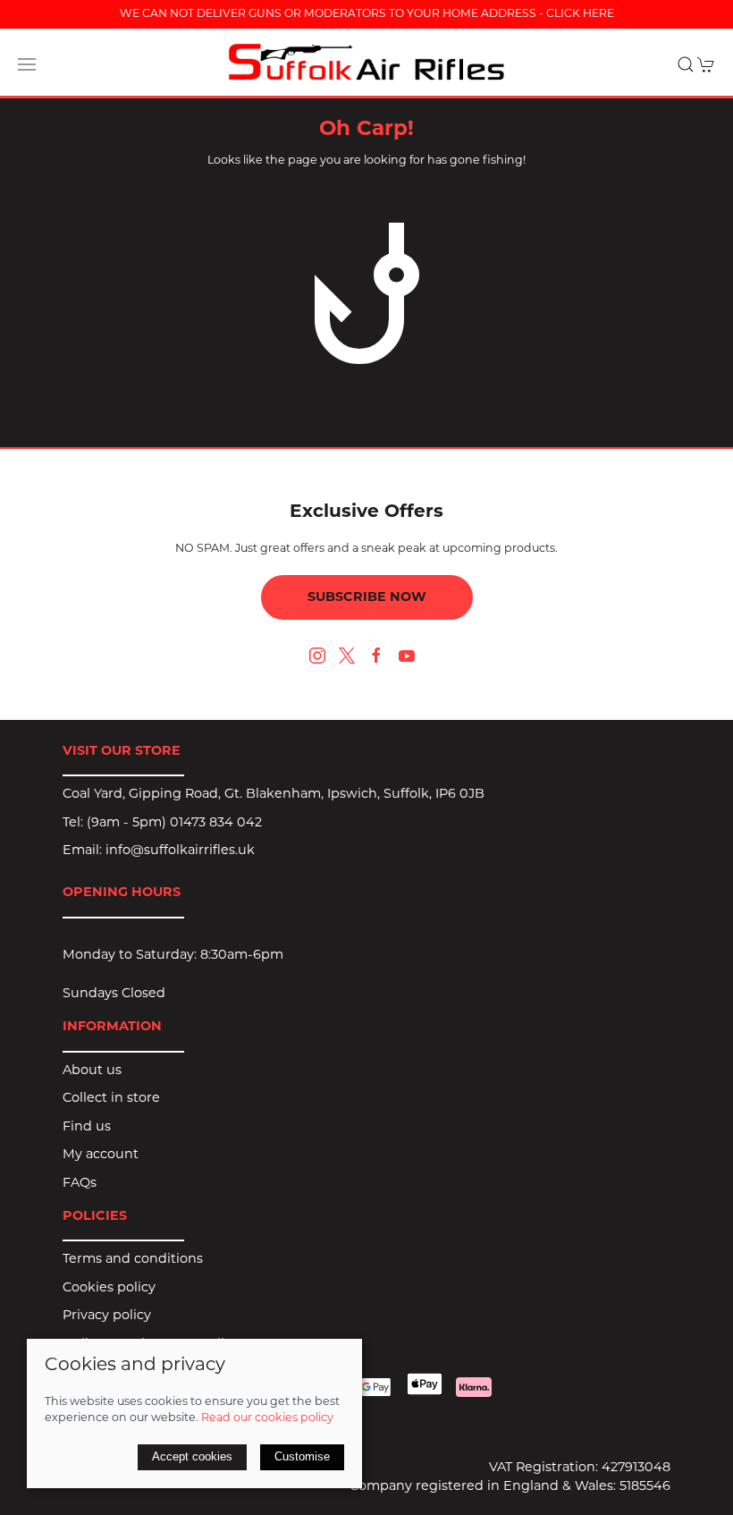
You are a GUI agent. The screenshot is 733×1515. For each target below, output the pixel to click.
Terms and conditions (133, 1259)
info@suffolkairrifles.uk (180, 851)
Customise (302, 1456)
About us (92, 1071)
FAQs (80, 1183)
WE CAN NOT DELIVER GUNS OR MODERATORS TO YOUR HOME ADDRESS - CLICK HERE (367, 14)
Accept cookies (192, 1456)
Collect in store (111, 1098)
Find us (87, 1127)
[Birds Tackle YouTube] (407, 655)
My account (101, 1155)
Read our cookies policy (267, 1418)
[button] (27, 64)
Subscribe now (367, 598)
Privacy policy (107, 1316)
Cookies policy (109, 1288)
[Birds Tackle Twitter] (347, 656)
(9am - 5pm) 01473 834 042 (174, 823)
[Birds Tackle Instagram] (317, 655)
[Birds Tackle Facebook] (376, 655)
